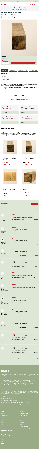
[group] (6, 203)
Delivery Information (24, 413)
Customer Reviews (23, 415)
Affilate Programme (24, 426)
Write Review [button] (34, 204)
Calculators (22, 422)
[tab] (34, 210)
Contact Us (22, 409)
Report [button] (23, 219)
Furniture (2, 445)
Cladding (2, 413)
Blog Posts (22, 424)
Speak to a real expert (29, 108)
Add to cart (23, 62)
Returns (21, 411)
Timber (2, 411)
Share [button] (25, 219)
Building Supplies (4, 420)
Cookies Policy (23, 419)
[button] (11, 14)
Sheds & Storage (4, 415)
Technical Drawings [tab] (23, 70)
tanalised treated (4, 85)
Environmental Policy (24, 417)
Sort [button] (2, 210)
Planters (2, 419)
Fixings (2, 424)
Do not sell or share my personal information (29, 428)
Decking (2, 422)
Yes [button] (20, 219)
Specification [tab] (12, 70)
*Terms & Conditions (24, 420)
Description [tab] (4, 70)
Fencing (2, 417)
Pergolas (2, 408)
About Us (22, 408)
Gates (2, 409)
